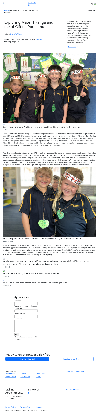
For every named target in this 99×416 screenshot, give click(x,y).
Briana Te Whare (16, 34)
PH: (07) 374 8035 (32, 4)
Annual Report (10, 377)
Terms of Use (25, 407)
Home (6, 10)
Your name (18, 301)
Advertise (23, 374)
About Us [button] (59, 3)
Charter (38, 377)
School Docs (40, 374)
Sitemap (39, 407)
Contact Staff (79, 371)
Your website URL (21, 314)
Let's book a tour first (71, 359)
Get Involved (25, 377)
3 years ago (40, 39)
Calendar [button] (69, 3)
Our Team (50, 4)
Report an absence (72, 389)
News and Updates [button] (78, 4)
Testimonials (10, 374)
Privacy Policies (11, 407)
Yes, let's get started (27, 359)
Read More (72, 47)
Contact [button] (44, 3)
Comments (19, 319)
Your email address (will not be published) (26, 307)
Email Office (70, 371)
